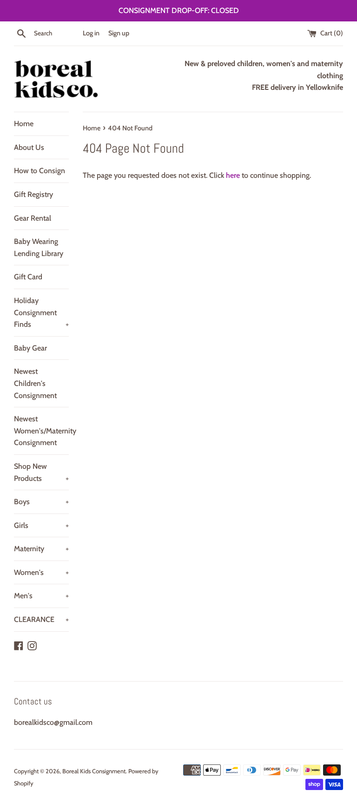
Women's (41, 572)
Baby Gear (30, 348)
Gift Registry (33, 194)
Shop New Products (41, 472)
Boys (41, 501)
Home (23, 123)
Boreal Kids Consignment (94, 771)
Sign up (118, 33)
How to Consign (39, 170)
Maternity (41, 548)
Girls (41, 525)
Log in (91, 33)
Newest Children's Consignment (35, 383)
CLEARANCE (41, 619)
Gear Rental (32, 218)
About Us (29, 147)
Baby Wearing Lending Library (38, 247)
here (233, 175)
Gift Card (28, 276)
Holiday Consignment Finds (41, 312)
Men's (41, 595)
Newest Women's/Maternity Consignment (41, 430)
